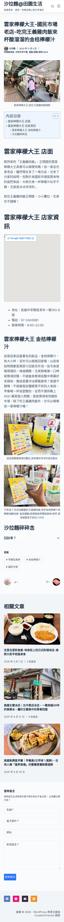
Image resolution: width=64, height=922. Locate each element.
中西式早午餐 (21, 52)
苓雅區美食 (9, 52)
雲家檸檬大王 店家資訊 (22, 125)
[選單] (58, 6)
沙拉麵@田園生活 (23, 4)
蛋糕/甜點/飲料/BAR (38, 52)
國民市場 (12, 566)
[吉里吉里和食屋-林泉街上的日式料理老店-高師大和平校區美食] (32, 629)
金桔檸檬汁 (33, 559)
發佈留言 (10, 876)
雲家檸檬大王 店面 (19, 121)
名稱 (9, 809)
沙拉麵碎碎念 (19, 134)
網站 (9, 832)
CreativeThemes (44, 915)
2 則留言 (31, 661)
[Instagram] (16, 899)
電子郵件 (12, 821)
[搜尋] (52, 6)
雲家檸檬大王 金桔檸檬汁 (26, 130)
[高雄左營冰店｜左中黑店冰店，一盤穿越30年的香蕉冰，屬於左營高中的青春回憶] (32, 684)
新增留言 (12, 844)
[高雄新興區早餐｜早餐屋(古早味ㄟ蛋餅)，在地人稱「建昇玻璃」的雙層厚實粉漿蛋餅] (32, 739)
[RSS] (34, 899)
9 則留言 (33, 716)
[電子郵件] (25, 899)
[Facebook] (7, 899)
